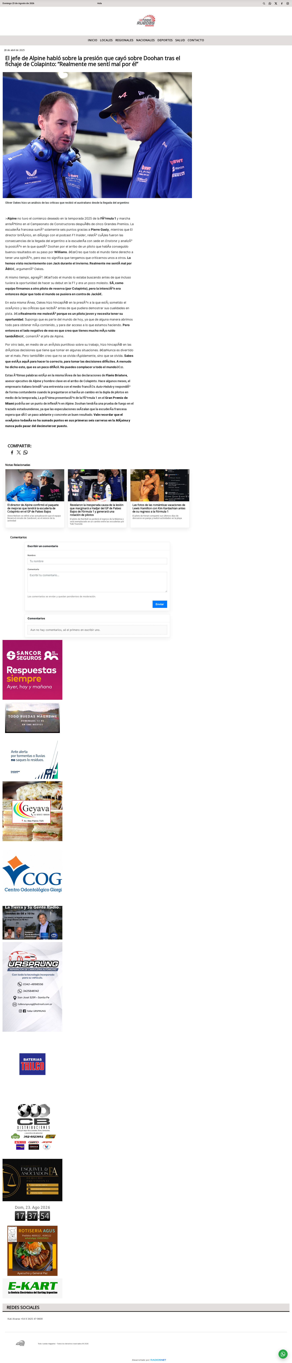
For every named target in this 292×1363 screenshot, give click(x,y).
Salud (180, 40)
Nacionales (145, 40)
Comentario (33, 569)
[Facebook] (282, 3)
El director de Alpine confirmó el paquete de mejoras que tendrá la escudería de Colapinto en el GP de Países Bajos (33, 508)
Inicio (92, 40)
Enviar (160, 604)
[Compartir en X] (18, 452)
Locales (106, 40)
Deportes (165, 40)
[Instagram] (288, 3)
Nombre (31, 555)
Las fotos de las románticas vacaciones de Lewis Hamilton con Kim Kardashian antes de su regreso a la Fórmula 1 (158, 508)
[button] (264, 3)
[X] (276, 3)
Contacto (196, 40)
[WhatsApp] (270, 3)
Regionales (124, 40)
